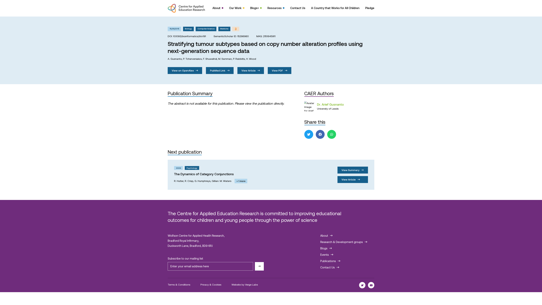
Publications (328, 261)
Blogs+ (254, 8)
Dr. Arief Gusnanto (330, 104)
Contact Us (297, 8)
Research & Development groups (341, 242)
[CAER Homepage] (186, 8)
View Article (249, 70)
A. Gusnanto (175, 58)
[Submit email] (259, 266)
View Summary (351, 170)
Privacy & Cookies (210, 284)
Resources (274, 8)
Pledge (369, 8)
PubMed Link (218, 70)
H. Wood (251, 58)
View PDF (278, 70)
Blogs (324, 248)
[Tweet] (308, 134)
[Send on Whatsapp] (331, 134)
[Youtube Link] (371, 285)
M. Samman (225, 58)
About (216, 8)
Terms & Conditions (179, 284)
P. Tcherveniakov (192, 58)
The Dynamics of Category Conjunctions (204, 174)
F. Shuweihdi (210, 58)
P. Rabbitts (239, 58)
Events (324, 254)
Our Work (235, 8)
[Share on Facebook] (320, 134)
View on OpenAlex (183, 70)
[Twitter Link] (362, 285)
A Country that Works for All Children (335, 8)
